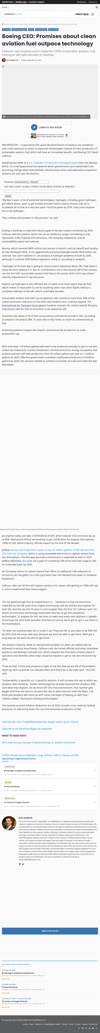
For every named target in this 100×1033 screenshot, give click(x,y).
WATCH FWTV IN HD (50, 931)
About (31, 1024)
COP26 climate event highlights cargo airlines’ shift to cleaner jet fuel (40, 755)
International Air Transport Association (23, 305)
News (12, 24)
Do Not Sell (93, 1024)
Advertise (39, 1024)
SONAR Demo (7, 2)
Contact (64, 1024)
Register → (6, 979)
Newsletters (81, 2)
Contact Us (93, 2)
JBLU (24, 560)
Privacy (77, 1024)
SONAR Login (21, 2)
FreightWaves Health (52, 1024)
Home (6, 24)
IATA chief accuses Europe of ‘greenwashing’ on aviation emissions (38, 742)
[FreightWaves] (13, 14)
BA (11, 166)
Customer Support (36, 2)
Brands (4, 7)
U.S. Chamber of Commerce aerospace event (53, 162)
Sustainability (41, 29)
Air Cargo (19, 24)
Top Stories (53, 29)
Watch (81, 14)
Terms (71, 1024)
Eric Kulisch (11, 60)
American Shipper (19, 29)
